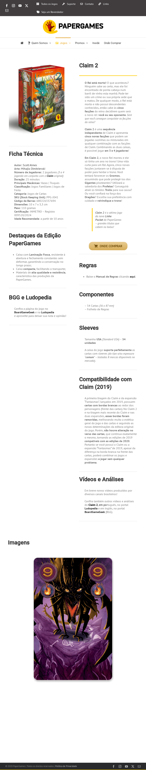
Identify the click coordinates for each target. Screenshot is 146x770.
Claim (50, 176)
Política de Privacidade (66, 766)
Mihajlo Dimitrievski (33, 168)
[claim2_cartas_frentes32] (73, 555)
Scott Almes (30, 165)
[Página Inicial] (22, 43)
